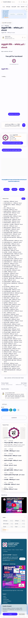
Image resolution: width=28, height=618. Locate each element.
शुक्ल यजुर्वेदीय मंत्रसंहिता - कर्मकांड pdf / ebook (13, 470)
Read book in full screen (14, 114)
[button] (26, 2)
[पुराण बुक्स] (10, 463)
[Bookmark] (22, 2)
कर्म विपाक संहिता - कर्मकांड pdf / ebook (12, 484)
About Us (22, 189)
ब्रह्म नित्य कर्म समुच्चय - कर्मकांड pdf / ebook (13, 460)
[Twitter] (13, 549)
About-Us (6, 17)
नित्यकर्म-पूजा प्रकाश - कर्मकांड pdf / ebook (12, 455)
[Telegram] (21, 549)
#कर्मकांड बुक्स (4, 404)
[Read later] (23, 37)
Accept (10, 614)
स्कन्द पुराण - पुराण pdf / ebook (10, 465)
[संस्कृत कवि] (22, 7)
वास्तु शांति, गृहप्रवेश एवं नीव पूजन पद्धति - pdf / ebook (14, 474)
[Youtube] (17, 549)
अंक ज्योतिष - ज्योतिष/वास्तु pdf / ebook (11, 450)
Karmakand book (17, 136)
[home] (4, 7)
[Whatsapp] (5, 551)
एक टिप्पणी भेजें (14, 417)
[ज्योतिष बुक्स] (11, 449)
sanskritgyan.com (15, 140)
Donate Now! (12, 14)
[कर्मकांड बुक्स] (8, 7)
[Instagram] (9, 549)
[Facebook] (4, 549)
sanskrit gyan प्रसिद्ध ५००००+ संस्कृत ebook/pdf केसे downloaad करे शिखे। (12, 125)
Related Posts (5, 198)
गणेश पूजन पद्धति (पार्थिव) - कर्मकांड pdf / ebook (13, 442)
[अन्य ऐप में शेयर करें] (18, 410)
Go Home (14, 189)
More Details (21, 614)
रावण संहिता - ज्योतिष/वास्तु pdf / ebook (11, 479)
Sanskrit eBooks (7, 2)
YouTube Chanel (20, 14)
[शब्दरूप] (18, 7)
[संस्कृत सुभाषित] (13, 7)
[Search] (19, 2)
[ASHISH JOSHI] (7, 36)
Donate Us (6, 189)
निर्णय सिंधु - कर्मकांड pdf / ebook (10, 489)
